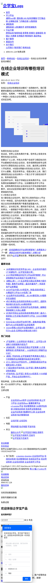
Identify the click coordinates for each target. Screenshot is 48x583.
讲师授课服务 (31, 27)
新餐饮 (32, 33)
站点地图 (23, 427)
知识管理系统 (23, 415)
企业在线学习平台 (32, 462)
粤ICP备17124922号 (38, 469)
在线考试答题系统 (33, 409)
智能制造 (18, 33)
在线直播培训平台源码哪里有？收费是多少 (27, 250)
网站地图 (15, 427)
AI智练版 (33, 21)
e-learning (20, 456)
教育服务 (29, 36)
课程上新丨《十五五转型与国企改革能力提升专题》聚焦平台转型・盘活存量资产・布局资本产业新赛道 (26, 284)
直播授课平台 (34, 403)
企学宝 (16, 256)
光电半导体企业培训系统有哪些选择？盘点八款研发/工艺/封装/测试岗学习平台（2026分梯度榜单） (26, 316)
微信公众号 (16, 432)
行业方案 (10, 30)
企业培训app (22, 403)
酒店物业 (37, 36)
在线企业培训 (23, 59)
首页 (8, 12)
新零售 (26, 33)
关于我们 (10, 45)
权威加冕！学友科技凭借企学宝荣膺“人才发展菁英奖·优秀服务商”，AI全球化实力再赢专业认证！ (26, 350)
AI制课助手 (19, 27)
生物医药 (21, 36)
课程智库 (10, 24)
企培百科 (23, 421)
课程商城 (10, 27)
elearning (28, 456)
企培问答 (15, 421)
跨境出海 (10, 33)
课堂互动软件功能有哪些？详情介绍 (24, 253)
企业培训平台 (38, 456)
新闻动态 (27, 48)
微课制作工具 (29, 412)
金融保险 (39, 33)
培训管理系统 (30, 406)
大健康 (13, 36)
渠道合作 (10, 42)
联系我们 (18, 48)
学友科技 (31, 427)
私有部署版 (32, 18)
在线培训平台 (34, 459)
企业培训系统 (33, 400)
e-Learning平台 (17, 406)
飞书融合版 (24, 21)
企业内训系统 (17, 412)
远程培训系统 (19, 409)
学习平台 (10, 15)
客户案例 (10, 39)
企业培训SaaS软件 (19, 400)
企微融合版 (13, 21)
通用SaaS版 (11, 18)
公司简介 (10, 48)
